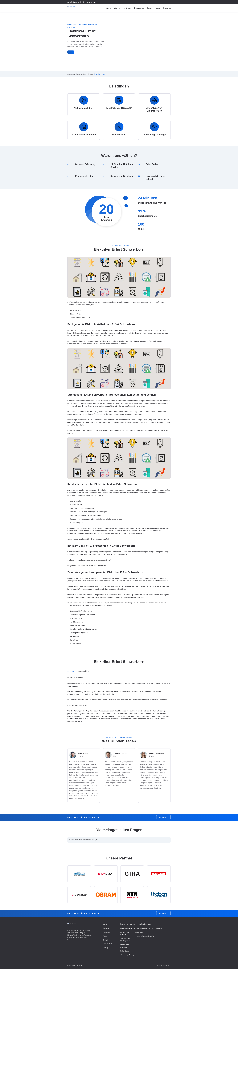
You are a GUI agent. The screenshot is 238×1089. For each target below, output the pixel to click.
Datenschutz (71, 965)
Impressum (80, 965)
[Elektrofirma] (79, 925)
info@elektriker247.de (148, 936)
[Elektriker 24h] (72, 8)
